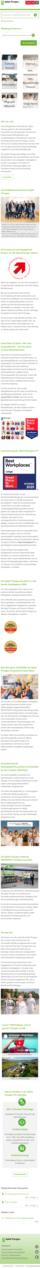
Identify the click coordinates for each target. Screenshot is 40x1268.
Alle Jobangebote (28, 43)
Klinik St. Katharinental (11, 1255)
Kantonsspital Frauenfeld (12, 1249)
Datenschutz (19, 1266)
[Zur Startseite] (10, 4)
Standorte (6, 1246)
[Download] (36, 1197)
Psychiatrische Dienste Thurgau (15, 1258)
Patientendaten (8, 1266)
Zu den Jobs (7, 177)
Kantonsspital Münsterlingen (13, 1252)
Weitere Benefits (20, 1174)
